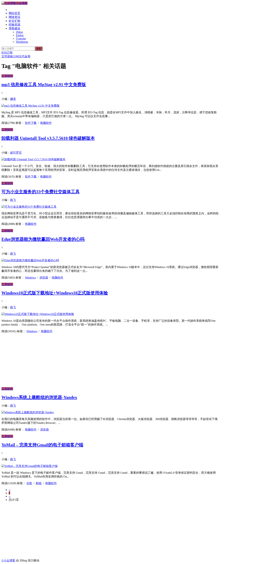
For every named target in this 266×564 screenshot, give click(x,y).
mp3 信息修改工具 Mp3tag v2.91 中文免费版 (43, 84)
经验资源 (14, 24)
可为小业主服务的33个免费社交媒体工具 (40, 191)
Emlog (20, 35)
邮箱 (39, 483)
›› (9, 496)
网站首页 (14, 13)
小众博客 (22, 3)
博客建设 (14, 28)
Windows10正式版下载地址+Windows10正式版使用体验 (54, 293)
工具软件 (7, 75)
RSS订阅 (6, 52)
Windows (30, 277)
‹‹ (9, 489)
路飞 (13, 199)
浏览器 (43, 277)
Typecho (21, 38)
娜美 (13, 98)
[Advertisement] (110, 361)
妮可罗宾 (16, 152)
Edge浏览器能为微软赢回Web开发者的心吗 (43, 239)
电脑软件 (46, 122)
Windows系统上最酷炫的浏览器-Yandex (39, 397)
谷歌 (29, 483)
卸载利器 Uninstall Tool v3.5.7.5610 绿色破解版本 (48, 138)
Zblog (19, 32)
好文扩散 (14, 20)
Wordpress (22, 41)
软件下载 (31, 122)
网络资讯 (14, 16)
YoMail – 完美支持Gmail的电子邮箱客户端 (42, 444)
